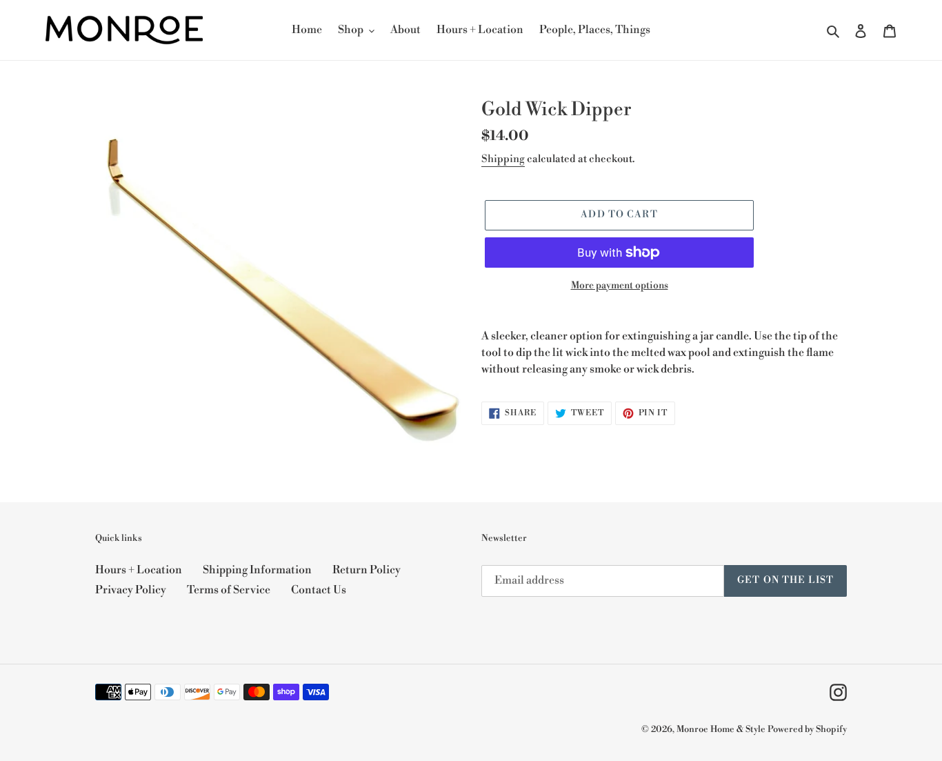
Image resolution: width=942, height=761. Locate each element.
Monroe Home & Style (721, 729)
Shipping (503, 159)
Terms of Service (228, 590)
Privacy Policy (130, 590)
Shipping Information (257, 570)
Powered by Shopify (807, 729)
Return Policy (366, 570)
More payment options (619, 285)
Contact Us (318, 590)
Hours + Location (138, 570)
